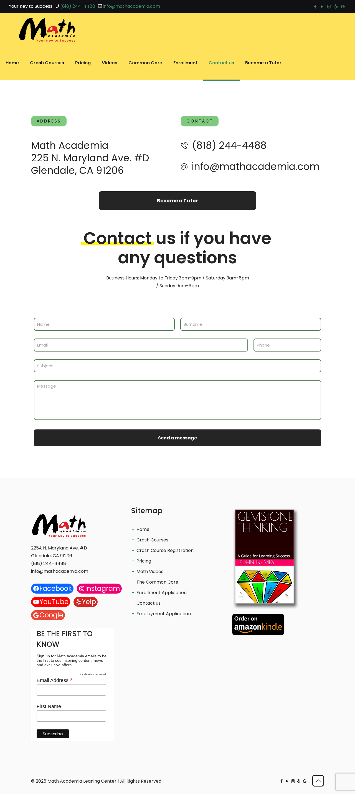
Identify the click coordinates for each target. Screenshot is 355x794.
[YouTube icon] (322, 6)
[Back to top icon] (318, 781)
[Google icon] (343, 6)
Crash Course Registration (165, 550)
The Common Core (157, 582)
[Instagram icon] (329, 6)
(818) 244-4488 (77, 6)
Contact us (148, 603)
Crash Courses (152, 540)
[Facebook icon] (315, 6)
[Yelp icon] (336, 6)
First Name (49, 706)
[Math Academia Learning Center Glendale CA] (47, 29)
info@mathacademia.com (131, 6)
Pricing (143, 561)
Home (142, 529)
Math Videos (149, 571)
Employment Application (163, 613)
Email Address (55, 680)
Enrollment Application (161, 592)
